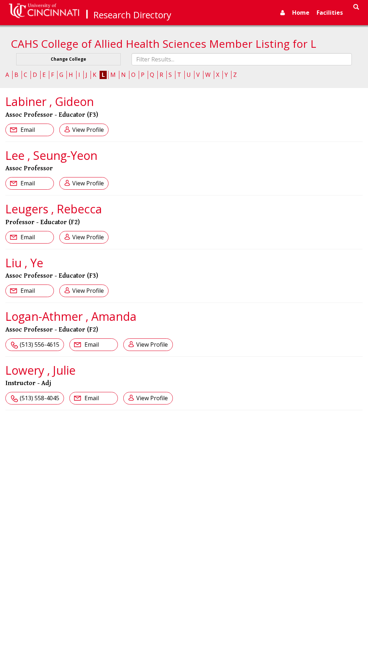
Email (27, 130)
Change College (68, 59)
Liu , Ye (24, 263)
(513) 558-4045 (39, 398)
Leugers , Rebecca (53, 209)
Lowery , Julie (40, 370)
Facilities (330, 13)
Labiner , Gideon (49, 101)
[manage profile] (283, 12)
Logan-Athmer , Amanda (71, 316)
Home (300, 13)
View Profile (88, 130)
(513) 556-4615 (39, 344)
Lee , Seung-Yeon (51, 155)
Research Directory (132, 15)
